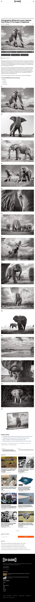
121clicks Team (8, 58)
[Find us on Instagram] (6, 569)
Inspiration (5, 443)
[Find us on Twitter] (4, 569)
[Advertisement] (17, 10)
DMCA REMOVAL (9, 595)
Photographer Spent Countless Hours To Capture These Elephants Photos (16, 438)
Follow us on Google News (6, 54)
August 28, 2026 (26, 472)
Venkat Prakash (4, 472)
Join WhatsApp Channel (15, 54)
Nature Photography (22, 443)
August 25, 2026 (9, 527)
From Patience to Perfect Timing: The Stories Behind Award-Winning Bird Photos (25, 525)
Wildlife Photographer (5, 444)
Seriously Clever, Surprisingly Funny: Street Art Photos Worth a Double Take (9, 488)
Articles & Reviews (6, 585)
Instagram (4, 81)
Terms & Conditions (21, 595)
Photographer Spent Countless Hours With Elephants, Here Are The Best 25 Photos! (17, 436)
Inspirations (7, 24)
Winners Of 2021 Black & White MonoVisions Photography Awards (14, 439)
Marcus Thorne (21, 472)
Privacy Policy (15, 595)
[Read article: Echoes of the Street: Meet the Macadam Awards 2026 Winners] (26, 498)
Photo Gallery (28, 443)
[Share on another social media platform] (33, 52)
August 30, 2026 (9, 472)
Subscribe (26, 536)
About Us (4, 595)
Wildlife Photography (12, 444)
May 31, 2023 (3, 24)
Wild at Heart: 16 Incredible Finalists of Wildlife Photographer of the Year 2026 (8, 470)
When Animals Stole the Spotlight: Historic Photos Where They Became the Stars (8, 525)
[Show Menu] (1, 1)
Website (4, 79)
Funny (4, 588)
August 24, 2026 (26, 527)
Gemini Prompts (28, 595)
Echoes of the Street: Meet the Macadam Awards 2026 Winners (25, 506)
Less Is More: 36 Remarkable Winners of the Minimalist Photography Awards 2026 (24, 488)
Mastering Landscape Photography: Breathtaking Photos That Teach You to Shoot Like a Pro (8, 506)
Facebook (4, 82)
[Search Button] (33, 1)
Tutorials (4, 591)
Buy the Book (5, 84)
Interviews (4, 589)
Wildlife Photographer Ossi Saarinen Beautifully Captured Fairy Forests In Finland (17, 441)
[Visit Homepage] (17, 1)
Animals (3, 521)
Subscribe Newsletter (24, 54)
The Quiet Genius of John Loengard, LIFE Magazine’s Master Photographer (26, 470)
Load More (17, 530)
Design (4, 586)
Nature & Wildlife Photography (13, 443)
